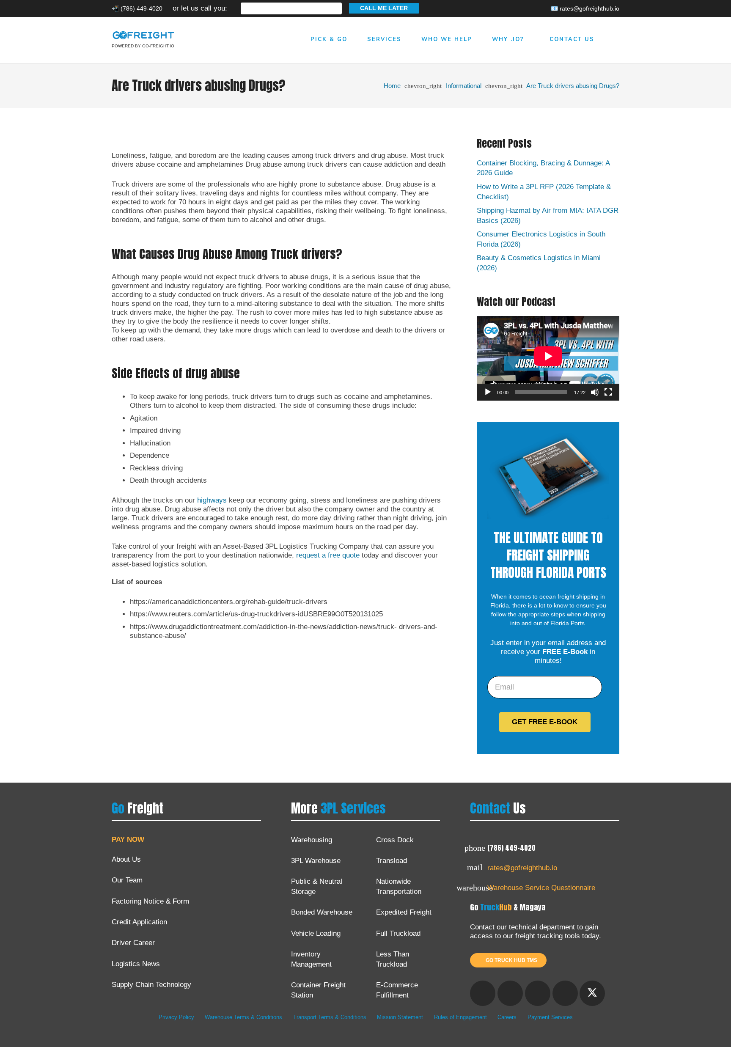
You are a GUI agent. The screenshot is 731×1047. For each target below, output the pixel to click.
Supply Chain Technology (151, 985)
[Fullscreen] (608, 392)
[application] (548, 358)
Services (385, 39)
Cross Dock (395, 840)
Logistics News (136, 964)
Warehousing (311, 840)
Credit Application (139, 922)
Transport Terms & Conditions (329, 1017)
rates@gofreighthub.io (522, 868)
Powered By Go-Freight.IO (143, 46)
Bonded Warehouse (321, 912)
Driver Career (133, 943)
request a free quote (328, 555)
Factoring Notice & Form (150, 901)
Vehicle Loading (316, 933)
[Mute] (595, 392)
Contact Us (572, 39)
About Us (126, 859)
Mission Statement (400, 1017)
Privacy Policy (176, 1017)
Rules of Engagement (460, 1017)
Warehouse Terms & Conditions (243, 1017)
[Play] (488, 392)
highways (212, 500)
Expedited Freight (403, 912)
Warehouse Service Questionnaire (541, 888)
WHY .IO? (508, 39)
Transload (391, 861)
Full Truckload (398, 933)
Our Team (127, 880)
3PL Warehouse (316, 861)
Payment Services (550, 1017)
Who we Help (448, 39)
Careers (507, 1017)
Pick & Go (330, 39)
